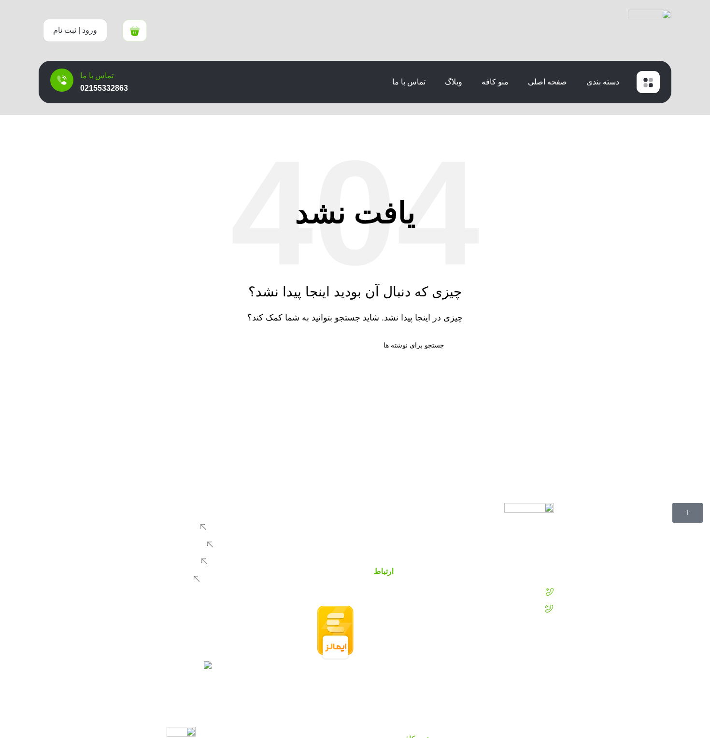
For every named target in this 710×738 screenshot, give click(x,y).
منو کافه (495, 82)
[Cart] (135, 31)
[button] (75, 30)
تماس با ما (409, 82)
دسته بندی (602, 82)
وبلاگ (453, 82)
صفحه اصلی (547, 82)
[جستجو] (269, 345)
